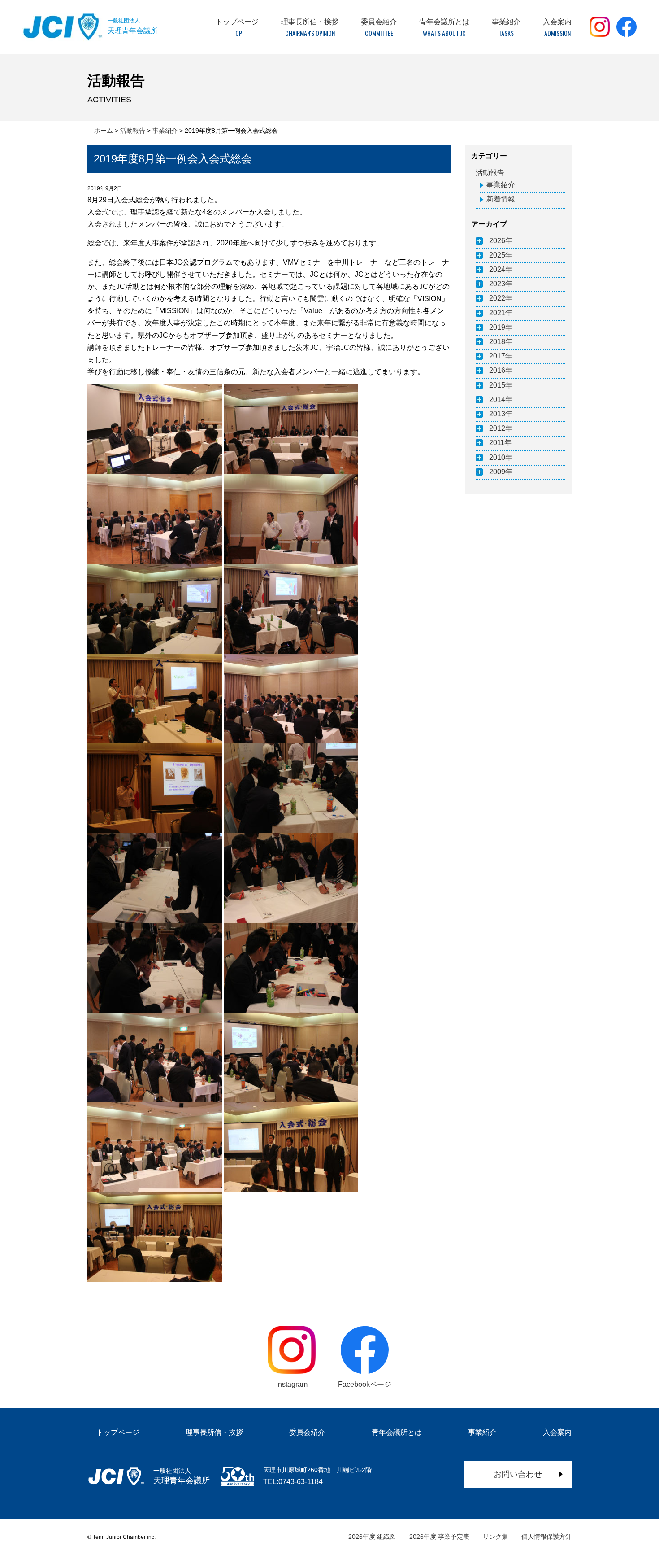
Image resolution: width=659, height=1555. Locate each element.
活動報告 (490, 172)
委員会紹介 (307, 1432)
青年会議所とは (397, 1432)
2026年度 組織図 (372, 1536)
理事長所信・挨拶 (214, 1432)
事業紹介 (500, 184)
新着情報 (500, 199)
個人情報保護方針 (546, 1536)
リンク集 (495, 1536)
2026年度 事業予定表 (439, 1536)
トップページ (117, 1432)
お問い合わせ (518, 1474)
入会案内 (557, 1432)
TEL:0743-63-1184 (293, 1481)
